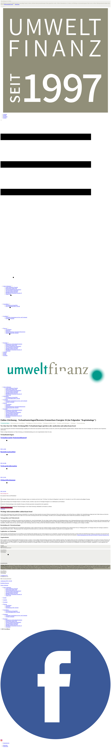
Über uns (5, 328)
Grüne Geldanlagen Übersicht (12, 287)
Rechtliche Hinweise (5, 583)
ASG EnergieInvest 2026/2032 (12, 290)
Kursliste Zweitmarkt (10, 318)
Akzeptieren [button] (3, 6)
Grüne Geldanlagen (7, 286)
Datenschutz (5, 746)
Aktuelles (5, 114)
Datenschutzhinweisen (8, 4)
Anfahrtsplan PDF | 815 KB (6, 581)
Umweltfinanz (8, 329)
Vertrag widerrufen (4, 585)
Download (5, 342)
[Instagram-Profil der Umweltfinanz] (1, 740)
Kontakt (4, 115)
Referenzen (8, 330)
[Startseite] (55, 371)
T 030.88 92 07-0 (4, 575)
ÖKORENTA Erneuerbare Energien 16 (14, 293)
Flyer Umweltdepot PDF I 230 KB (13, 306)
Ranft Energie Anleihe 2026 (11, 288)
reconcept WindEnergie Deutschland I (13, 289)
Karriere (4, 117)
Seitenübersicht (6, 743)
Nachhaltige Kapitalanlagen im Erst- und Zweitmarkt (16, 317)
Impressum (17, 4)
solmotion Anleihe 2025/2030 (12, 291)
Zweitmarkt (5, 316)
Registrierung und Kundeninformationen (14, 344)
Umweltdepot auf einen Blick (12, 305)
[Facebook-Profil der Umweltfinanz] (55, 738)
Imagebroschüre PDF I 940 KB (12, 333)
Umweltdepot (6, 304)
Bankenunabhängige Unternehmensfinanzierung (15, 331)
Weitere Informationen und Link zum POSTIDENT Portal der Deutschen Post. (93, 535)
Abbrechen (3, 508)
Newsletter (5, 116)
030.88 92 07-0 (4, 546)
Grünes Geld (8, 294)
